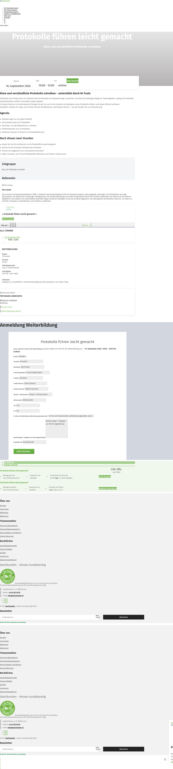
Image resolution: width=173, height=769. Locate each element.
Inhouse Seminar (11, 465)
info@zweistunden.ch (16, 596)
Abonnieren (123, 617)
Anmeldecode (18, 442)
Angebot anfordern (108, 488)
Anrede (16, 356)
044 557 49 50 (7, 307)
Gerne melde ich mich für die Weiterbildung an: (29, 349)
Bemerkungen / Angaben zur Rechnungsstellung (29, 437)
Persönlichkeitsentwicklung (10, 529)
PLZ (15, 405)
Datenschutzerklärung (8, 560)
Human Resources (7, 536)
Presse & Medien (6, 549)
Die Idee (3, 506)
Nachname (17, 367)
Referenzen (4, 516)
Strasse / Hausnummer (21, 394)
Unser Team (4, 509)
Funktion (16, 378)
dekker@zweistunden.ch (11, 311)
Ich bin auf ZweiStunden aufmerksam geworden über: (31, 416)
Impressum (4, 556)
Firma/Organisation (20, 372)
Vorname (16, 361)
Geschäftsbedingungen (8, 546)
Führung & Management (9, 526)
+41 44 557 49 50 (14, 592)
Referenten (4, 513)
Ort (15, 411)
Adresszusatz (18, 400)
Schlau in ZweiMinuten (12, 14)
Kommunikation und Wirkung (10, 533)
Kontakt (3, 553)
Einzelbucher (9, 462)
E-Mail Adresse (18, 383)
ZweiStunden (10, 606)
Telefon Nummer (19, 389)
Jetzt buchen (72, 80)
